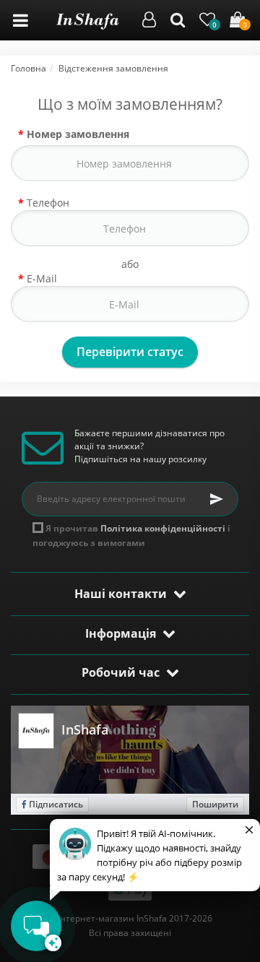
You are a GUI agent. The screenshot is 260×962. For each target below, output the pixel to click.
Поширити (215, 804)
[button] (149, 22)
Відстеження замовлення (113, 68)
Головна (28, 68)
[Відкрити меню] (20, 20)
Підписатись (55, 804)
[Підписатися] (216, 499)
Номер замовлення (78, 134)
